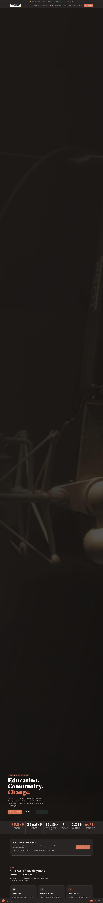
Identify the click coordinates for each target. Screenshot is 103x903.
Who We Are (36, 5)
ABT (95, 900)
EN (74, 5)
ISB (91, 900)
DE (76, 5)
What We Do (44, 5)
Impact (51, 5)
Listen (65, 5)
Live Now (58, 1)
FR (79, 5)
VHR (99, 900)
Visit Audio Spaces (83, 847)
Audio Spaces (58, 5)
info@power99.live (68, 1)
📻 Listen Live (42, 812)
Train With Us (88, 5)
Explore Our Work (15, 812)
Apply (70, 5)
